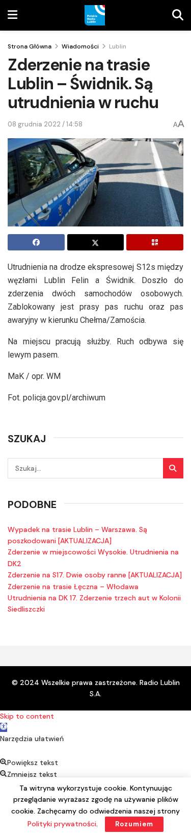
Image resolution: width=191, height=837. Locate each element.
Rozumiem (134, 824)
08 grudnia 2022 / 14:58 (45, 124)
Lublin (117, 46)
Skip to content (27, 716)
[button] (3, 727)
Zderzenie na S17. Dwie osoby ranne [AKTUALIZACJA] (95, 574)
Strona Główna (29, 46)
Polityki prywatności (62, 823)
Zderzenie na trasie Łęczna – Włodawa (73, 586)
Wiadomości (80, 46)
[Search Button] (173, 468)
